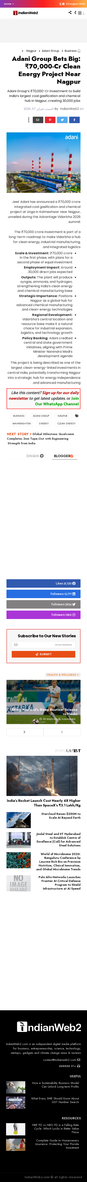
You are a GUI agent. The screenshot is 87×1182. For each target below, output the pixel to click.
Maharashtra (22, 423)
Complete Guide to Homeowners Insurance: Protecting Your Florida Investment (57, 1144)
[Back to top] (77, 1172)
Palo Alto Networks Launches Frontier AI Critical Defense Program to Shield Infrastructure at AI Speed (60, 883)
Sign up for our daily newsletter (44, 396)
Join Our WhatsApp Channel (57, 401)
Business (71, 51)
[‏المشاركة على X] (62, 120)
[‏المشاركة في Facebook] (74, 120)
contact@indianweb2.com (60, 1060)
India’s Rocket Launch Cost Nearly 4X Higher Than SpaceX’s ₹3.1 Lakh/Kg (44, 803)
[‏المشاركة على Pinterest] (50, 120)
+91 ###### (68, 1066)
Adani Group (50, 51)
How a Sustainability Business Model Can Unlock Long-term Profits (55, 1085)
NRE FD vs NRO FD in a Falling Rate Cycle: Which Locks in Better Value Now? (55, 1128)
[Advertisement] (43, 526)
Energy (44, 423)
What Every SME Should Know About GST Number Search (55, 1100)
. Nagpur (30, 51)
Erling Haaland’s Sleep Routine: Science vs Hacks (44, 711)
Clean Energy (66, 423)
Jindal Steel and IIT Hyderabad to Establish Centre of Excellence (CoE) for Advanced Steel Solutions (59, 840)
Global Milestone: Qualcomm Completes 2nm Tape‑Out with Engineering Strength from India (40, 439)
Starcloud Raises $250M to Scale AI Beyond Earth (61, 816)
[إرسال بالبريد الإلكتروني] (38, 120)
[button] (8, 3)
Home (7, 3)
